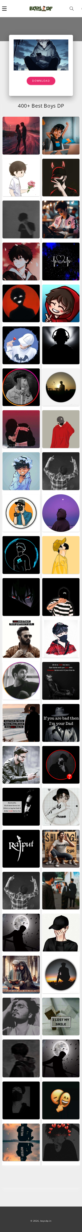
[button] (4, 8)
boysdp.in (46, 1220)
